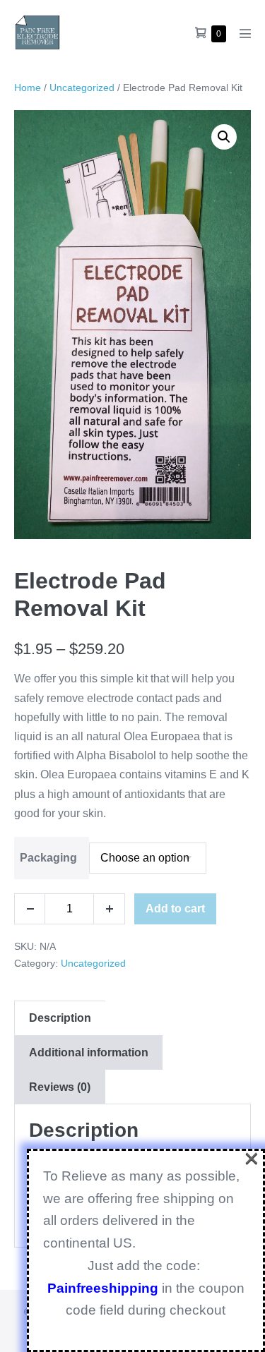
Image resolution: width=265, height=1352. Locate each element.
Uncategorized (81, 87)
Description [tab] (60, 1018)
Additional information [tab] (88, 1052)
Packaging (48, 858)
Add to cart (175, 909)
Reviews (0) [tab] (59, 1087)
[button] (224, 137)
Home (27, 87)
